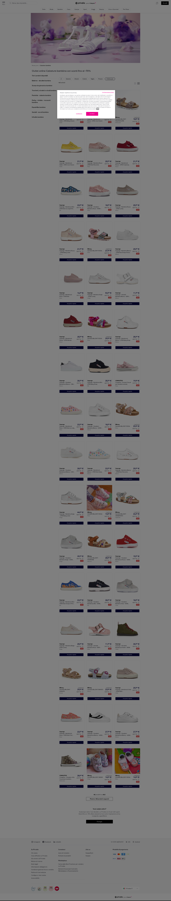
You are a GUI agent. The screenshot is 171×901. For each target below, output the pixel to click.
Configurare (79, 113)
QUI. (98, 109)
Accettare (92, 113)
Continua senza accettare (108, 92)
